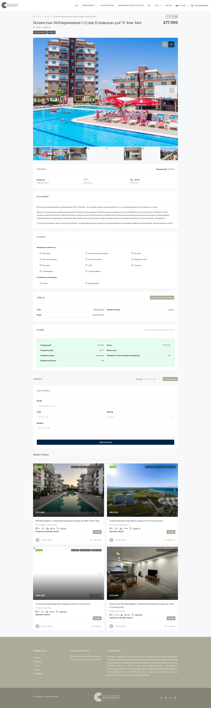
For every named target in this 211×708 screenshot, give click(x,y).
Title (39, 412)
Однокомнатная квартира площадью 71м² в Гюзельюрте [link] (136, 520)
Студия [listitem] (37, 669)
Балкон (45, 283)
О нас (157, 5)
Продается (75, 467)
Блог (149, 5)
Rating (110, 412)
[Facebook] (161, 698)
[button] (168, 16)
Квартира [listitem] (38, 661)
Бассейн (137, 253)
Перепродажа (39, 32)
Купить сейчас (85, 467)
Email (39, 401)
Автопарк (46, 253)
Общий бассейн (140, 259)
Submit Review (105, 442)
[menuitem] (200, 5)
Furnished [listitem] (39, 673)
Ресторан (46, 265)
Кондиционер (93, 283)
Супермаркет (47, 271)
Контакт (168, 5)
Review (40, 423)
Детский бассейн (94, 259)
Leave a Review (170, 379)
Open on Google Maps (163, 297)
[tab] (165, 44)
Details (97, 532)
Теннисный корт (94, 271)
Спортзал (138, 265)
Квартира (47, 16)
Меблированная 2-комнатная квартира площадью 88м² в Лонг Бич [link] (67, 520)
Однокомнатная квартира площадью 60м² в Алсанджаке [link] (63, 604)
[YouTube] (171, 698)
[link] (68, 490)
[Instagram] (166, 698)
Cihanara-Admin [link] (47, 540)
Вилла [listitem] (37, 665)
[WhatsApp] (175, 698)
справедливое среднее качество (130, 5)
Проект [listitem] (37, 657)
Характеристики (107, 5)
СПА (90, 265)
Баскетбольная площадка (98, 253)
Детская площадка (49, 259)
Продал (51, 32)
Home (38, 16)
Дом (76, 5)
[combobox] (151, 379)
